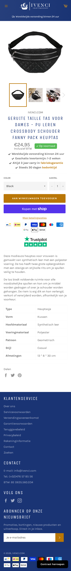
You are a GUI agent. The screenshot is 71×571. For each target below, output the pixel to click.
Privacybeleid (12, 435)
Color (7, 178)
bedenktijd (49, 167)
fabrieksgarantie (52, 163)
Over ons (9, 406)
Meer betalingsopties (35, 217)
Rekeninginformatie (17, 441)
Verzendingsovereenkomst (21, 417)
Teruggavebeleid (14, 429)
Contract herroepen (52, 564)
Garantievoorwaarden (18, 423)
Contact (9, 446)
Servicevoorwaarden (17, 412)
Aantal (53, 178)
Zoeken (8, 452)
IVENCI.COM (18, 553)
